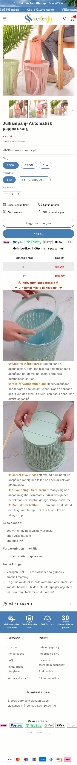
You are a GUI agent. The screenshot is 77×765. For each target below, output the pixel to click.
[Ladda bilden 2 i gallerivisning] (38, 109)
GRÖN (28, 165)
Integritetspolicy (49, 653)
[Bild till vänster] (4, 110)
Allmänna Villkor (49, 678)
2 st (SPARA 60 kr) (34, 179)
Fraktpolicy (46, 671)
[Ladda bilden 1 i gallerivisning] (18, 109)
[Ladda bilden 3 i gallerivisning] (58, 109)
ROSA (11, 165)
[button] (72, 18)
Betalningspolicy (49, 647)
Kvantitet (8, 187)
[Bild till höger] (73, 110)
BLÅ (45, 165)
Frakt (5, 141)
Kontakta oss (15, 653)
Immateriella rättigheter (15, 669)
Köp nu (38, 233)
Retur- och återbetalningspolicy (51, 662)
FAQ (10, 660)
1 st (9, 179)
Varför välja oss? (18, 678)
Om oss (12, 647)
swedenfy (46, 733)
